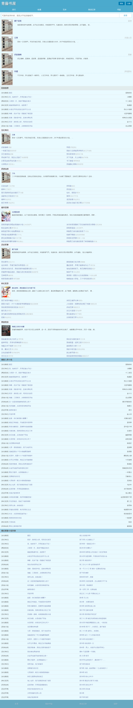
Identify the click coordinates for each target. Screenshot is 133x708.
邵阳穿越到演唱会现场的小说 (12, 225)
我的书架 (49, 704)
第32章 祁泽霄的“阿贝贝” (88, 614)
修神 (3, 199)
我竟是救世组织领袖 (74, 356)
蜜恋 (10, 93)
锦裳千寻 (69, 272)
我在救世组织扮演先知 (9, 307)
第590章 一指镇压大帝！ (87, 544)
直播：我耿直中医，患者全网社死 (20, 118)
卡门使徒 (69, 161)
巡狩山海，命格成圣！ (17, 505)
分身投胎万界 (71, 317)
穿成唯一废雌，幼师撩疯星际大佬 (39, 614)
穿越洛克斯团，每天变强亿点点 (20, 509)
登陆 (121, 3)
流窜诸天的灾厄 (14, 476)
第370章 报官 (83, 697)
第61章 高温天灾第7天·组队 (88, 681)
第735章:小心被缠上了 (87, 540)
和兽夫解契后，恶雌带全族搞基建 (20, 427)
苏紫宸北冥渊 (71, 238)
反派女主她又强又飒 (74, 203)
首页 (16, 704)
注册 (128, 3)
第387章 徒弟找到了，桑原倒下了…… (92, 660)
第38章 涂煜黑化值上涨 (87, 606)
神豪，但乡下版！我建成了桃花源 (20, 113)
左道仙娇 (4, 186)
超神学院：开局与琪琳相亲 (11, 342)
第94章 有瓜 (83, 672)
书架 (119, 10)
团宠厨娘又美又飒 (73, 262)
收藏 (39, 10)
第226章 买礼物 (84, 689)
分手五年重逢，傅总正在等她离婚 (20, 460)
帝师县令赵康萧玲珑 (8, 235)
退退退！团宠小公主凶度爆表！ (78, 275)
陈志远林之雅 (6, 228)
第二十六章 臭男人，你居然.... (89, 631)
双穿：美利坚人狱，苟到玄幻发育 (20, 122)
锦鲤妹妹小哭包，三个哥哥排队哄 (79, 279)
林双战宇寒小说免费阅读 (10, 231)
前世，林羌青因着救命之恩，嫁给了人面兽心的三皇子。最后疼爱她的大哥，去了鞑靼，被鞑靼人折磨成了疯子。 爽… (52, 291)
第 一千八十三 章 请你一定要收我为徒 (92, 569)
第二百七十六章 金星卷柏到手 (89, 564)
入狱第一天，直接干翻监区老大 (20, 101)
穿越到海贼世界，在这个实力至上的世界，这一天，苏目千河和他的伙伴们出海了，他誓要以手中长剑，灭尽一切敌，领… (54, 329)
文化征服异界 (6, 353)
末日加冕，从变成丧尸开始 (18, 435)
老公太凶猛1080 (84, 535)
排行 (14, 10)
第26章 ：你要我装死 (86, 602)
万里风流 (12, 522)
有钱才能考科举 (14, 493)
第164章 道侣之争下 (86, 685)
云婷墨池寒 (16, 212)
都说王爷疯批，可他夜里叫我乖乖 (20, 422)
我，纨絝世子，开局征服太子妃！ (20, 97)
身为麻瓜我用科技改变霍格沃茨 (13, 314)
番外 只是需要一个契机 (87, 652)
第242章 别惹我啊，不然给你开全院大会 (93, 556)
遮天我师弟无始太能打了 (10, 193)
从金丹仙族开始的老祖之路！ (19, 468)
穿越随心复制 (71, 164)
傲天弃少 (4, 311)
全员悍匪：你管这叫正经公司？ (20, 439)
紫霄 (68, 196)
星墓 (3, 317)
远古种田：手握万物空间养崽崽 (13, 265)
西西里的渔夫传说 (15, 518)
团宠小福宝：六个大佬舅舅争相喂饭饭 (15, 304)
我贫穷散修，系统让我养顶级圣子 (20, 464)
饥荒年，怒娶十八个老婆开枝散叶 (20, 456)
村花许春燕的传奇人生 (35, 689)
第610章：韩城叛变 (86, 585)
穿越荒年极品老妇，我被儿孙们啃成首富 (16, 272)
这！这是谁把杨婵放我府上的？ (20, 402)
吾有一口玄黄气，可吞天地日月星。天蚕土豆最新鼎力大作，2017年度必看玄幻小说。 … (48, 42)
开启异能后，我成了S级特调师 (19, 501)
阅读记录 (91, 10)
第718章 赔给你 (84, 664)
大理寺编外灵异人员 (34, 693)
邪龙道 (69, 189)
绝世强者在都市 (7, 279)
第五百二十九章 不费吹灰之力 (89, 593)
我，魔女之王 (6, 349)
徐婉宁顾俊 (70, 235)
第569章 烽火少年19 (86, 676)
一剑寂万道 (5, 151)
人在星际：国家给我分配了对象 (78, 304)
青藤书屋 (8, 3)
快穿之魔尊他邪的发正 (35, 676)
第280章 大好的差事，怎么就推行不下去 (93, 581)
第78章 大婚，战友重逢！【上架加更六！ (93, 668)
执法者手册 (70, 353)
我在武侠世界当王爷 (34, 564)
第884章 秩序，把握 (86, 577)
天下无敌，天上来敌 (74, 157)
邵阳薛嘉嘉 (70, 228)
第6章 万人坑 (83, 598)
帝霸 (16, 71)
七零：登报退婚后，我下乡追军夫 (20, 447)
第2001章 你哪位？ (85, 548)
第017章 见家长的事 (86, 610)
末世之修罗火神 (72, 300)
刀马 (13, 173)
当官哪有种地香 (14, 443)
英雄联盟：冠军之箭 (74, 342)
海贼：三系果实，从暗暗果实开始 (20, 126)
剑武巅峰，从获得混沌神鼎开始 (20, 406)
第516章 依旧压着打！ (87, 639)
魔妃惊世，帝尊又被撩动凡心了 (78, 265)
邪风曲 (69, 186)
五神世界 (4, 275)
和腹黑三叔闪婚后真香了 (75, 231)
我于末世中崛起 (7, 300)
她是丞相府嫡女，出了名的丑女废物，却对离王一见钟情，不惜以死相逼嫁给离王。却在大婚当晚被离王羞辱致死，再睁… (54, 215)
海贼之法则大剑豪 (18, 326)
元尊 (16, 38)
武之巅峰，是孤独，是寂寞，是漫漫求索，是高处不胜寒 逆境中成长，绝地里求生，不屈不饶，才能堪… (53, 58)
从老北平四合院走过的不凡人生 (20, 109)
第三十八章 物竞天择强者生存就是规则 (92, 618)
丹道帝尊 (12, 414)
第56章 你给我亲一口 (86, 643)
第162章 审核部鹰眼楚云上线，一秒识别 (93, 623)
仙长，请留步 (71, 193)
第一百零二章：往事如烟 (88, 589)
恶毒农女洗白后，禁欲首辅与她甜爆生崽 (16, 269)
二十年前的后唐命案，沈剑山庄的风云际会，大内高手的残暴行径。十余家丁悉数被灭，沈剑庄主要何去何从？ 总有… (52, 176)
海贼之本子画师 (7, 346)
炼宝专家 (4, 203)
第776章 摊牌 (83, 573)
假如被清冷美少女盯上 (9, 339)
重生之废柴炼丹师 (15, 526)
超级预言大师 (71, 346)
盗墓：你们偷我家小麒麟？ (18, 418)
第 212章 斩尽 (84, 656)
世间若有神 (70, 154)
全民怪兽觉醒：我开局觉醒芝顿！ (20, 497)
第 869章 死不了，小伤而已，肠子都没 (92, 627)
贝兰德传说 (5, 154)
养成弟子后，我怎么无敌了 (11, 157)
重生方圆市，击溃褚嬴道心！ (19, 472)
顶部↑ (116, 704)
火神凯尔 (4, 164)
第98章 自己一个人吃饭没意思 (89, 635)
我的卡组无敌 (71, 349)
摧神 (3, 189)
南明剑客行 (13, 410)
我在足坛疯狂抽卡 (73, 339)
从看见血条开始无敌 (8, 161)
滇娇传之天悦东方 (8, 196)
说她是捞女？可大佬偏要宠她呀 (20, 451)
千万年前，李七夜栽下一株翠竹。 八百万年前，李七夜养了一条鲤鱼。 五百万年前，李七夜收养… (51, 75)
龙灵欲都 (69, 199)
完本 (64, 10)
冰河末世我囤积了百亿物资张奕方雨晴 (80, 225)
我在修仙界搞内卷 (33, 652)
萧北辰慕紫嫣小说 (8, 238)
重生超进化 (70, 314)
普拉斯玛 (4, 262)
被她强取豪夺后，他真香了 (18, 105)
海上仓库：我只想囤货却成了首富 (20, 485)
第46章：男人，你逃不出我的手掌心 (91, 647)
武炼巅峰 (18, 55)
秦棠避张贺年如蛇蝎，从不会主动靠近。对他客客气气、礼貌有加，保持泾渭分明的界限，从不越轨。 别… (54, 25)
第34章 (81, 693)
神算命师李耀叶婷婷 (8, 241)
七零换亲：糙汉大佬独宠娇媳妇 (20, 480)
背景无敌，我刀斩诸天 (35, 664)
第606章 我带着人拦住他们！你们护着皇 (93, 552)
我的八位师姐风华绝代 (74, 151)
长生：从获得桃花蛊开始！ (18, 514)
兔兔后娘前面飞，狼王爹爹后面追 (79, 269)
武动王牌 (69, 307)
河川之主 (4, 356)
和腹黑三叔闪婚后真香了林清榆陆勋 (80, 241)
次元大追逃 (70, 311)
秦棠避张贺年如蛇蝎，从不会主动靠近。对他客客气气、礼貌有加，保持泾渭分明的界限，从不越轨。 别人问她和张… (52, 252)
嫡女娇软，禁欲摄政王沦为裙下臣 (23, 288)
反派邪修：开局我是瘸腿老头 (19, 489)
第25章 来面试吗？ (85, 560)
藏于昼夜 (18, 21)
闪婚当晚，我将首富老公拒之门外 (20, 431)
